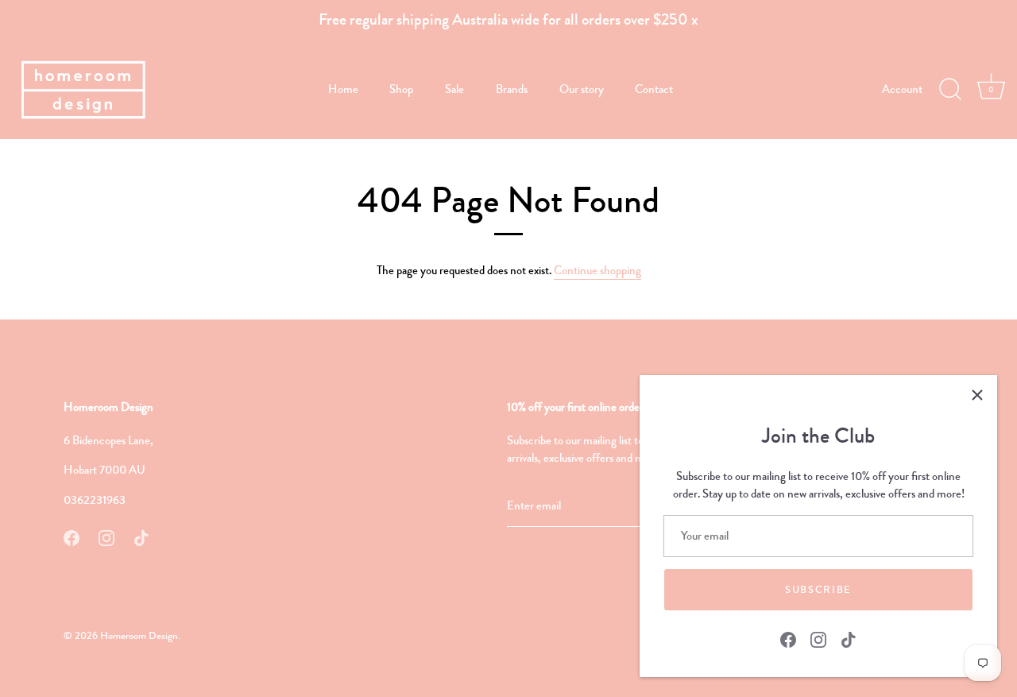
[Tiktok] (849, 638)
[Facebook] (788, 638)
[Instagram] (818, 638)
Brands (512, 89)
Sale (454, 89)
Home (343, 89)
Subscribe (818, 590)
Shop (401, 89)
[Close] (977, 395)
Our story (581, 89)
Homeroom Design (139, 636)
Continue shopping (597, 270)
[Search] (950, 89)
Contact (654, 89)
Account (902, 89)
